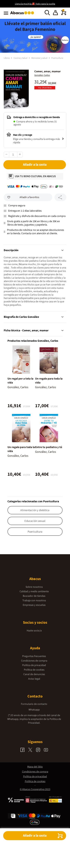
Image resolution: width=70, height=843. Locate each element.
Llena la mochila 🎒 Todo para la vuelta (35, 3)
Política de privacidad (34, 665)
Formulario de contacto (34, 704)
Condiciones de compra (34, 661)
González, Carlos (42, 75)
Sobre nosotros (34, 587)
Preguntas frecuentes (34, 656)
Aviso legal (34, 679)
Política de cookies (34, 670)
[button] (55, 13)
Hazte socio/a (34, 631)
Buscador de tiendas (34, 596)
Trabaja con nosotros (34, 600)
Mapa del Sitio (35, 767)
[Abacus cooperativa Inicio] (23, 15)
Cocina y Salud (21, 58)
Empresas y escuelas (34, 605)
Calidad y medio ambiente (34, 591)
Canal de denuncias (34, 674)
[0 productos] (63, 14)
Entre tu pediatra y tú (48, 447)
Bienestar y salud (39, 58)
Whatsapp (34, 710)
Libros (7, 58)
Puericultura (57, 58)
